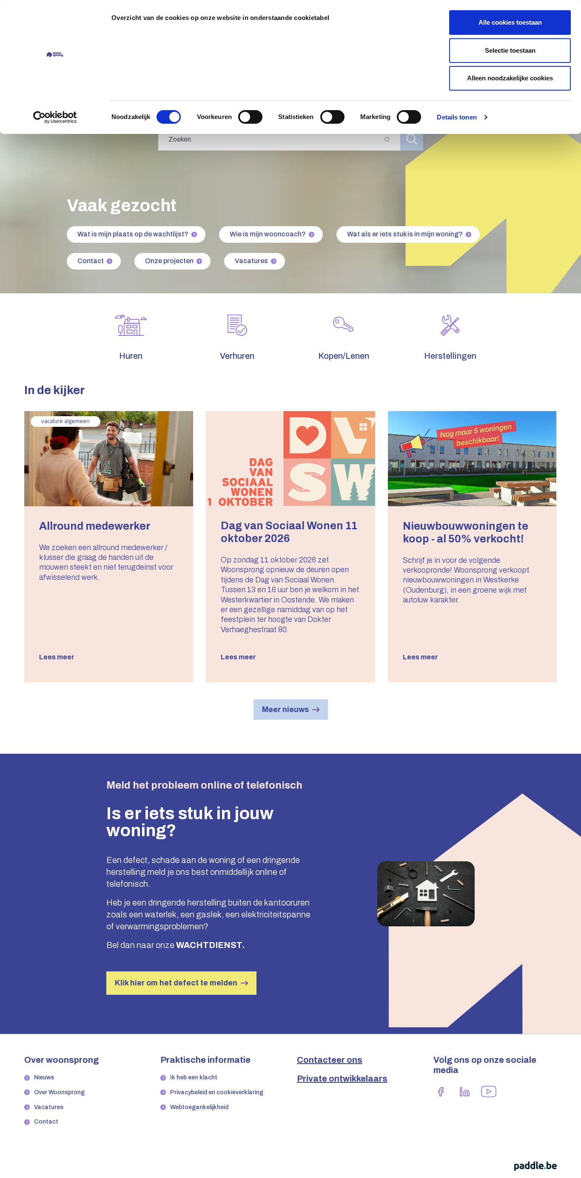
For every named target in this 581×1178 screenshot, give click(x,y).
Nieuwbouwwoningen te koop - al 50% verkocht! (465, 532)
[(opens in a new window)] (441, 1091)
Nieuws (44, 1077)
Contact (90, 260)
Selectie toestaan (510, 50)
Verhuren (237, 355)
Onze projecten (169, 260)
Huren (130, 355)
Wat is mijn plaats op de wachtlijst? (132, 234)
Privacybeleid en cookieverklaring (216, 1092)
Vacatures (251, 260)
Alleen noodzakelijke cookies (510, 78)
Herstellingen (450, 355)
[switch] (250, 117)
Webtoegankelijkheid (199, 1107)
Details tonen (456, 117)
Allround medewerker (94, 526)
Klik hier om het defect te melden (176, 983)
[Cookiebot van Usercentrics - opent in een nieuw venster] (55, 117)
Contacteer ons (329, 1059)
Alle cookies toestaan (510, 22)
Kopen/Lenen (343, 355)
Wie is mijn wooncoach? (268, 234)
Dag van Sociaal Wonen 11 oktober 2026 (289, 532)
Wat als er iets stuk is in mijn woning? (405, 234)
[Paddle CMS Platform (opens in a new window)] (535, 1166)
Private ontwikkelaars (342, 1078)
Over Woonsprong (59, 1092)
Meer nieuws (285, 709)
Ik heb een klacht (193, 1077)
